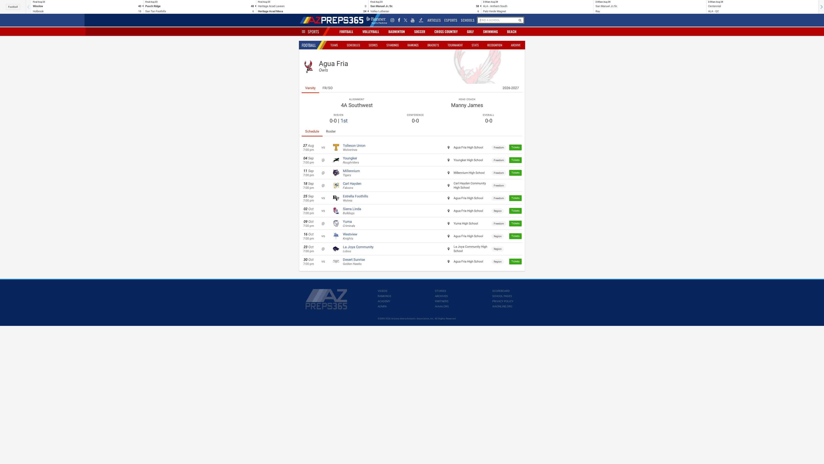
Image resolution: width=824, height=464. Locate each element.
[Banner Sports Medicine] (376, 20)
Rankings (413, 45)
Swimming (490, 31)
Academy (384, 301)
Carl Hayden (352, 186)
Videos (382, 291)
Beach (512, 31)
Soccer (419, 31)
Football (13, 6)
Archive (516, 45)
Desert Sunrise (354, 262)
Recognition (494, 45)
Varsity (310, 88)
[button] (821, 7)
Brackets (433, 45)
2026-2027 (511, 88)
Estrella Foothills (355, 198)
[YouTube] (412, 20)
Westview (350, 236)
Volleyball (370, 31)
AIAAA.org (442, 306)
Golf (470, 31)
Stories (440, 291)
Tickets (515, 147)
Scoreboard (501, 291)
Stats (475, 45)
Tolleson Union (354, 147)
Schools (468, 20)
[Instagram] (392, 20)
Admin (382, 306)
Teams (334, 45)
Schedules (353, 45)
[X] (405, 20)
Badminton (396, 31)
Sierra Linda (352, 211)
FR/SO (328, 88)
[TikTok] (421, 20)
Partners (441, 301)
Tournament (455, 45)
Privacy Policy (502, 301)
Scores (373, 45)
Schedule (312, 131)
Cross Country (446, 31)
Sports (313, 31)
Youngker (351, 160)
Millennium (351, 173)
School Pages (502, 296)
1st (344, 121)
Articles (434, 20)
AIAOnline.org (502, 306)
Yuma (349, 224)
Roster (331, 131)
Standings (392, 45)
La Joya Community (358, 249)
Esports (450, 20)
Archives (441, 296)
